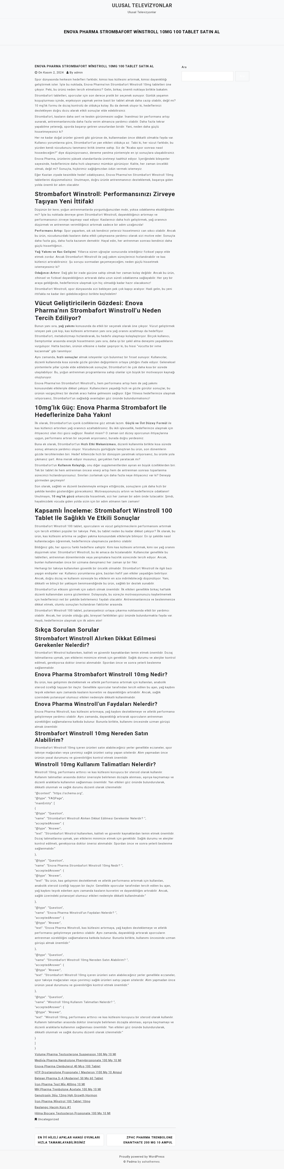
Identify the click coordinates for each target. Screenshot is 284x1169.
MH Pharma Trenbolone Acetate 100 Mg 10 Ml (68, 1089)
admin (78, 72)
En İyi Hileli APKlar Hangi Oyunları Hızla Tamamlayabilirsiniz (69, 1140)
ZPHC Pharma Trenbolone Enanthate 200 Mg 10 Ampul (148, 1140)
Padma (132, 1161)
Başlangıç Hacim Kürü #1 (53, 1107)
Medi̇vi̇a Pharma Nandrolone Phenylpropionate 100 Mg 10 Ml (78, 1060)
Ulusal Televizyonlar (142, 5)
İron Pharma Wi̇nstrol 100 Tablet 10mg (62, 1101)
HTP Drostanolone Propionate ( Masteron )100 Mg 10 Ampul (78, 1072)
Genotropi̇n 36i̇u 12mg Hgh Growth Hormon (66, 1095)
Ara (184, 67)
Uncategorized (48, 1119)
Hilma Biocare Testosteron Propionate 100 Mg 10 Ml (73, 1113)
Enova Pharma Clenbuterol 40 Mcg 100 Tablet (67, 1066)
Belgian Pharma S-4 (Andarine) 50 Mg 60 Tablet (69, 1078)
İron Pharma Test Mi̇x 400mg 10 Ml (60, 1084)
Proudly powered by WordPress (142, 1156)
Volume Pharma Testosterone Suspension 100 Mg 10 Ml (75, 1054)
